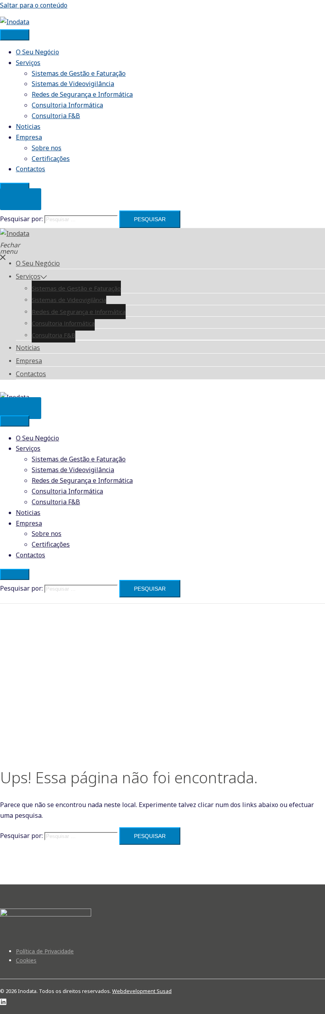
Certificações (51, 158)
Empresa (29, 137)
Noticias (28, 126)
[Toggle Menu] (14, 34)
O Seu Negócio (37, 52)
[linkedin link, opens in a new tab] (3, 1000)
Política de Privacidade (45, 951)
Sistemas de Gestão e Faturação (79, 73)
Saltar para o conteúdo (33, 5)
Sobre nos (46, 147)
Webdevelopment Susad (142, 991)
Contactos (30, 169)
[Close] (14, 574)
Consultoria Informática (67, 105)
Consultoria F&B (56, 115)
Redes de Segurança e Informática (82, 94)
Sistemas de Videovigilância (73, 83)
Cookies (26, 960)
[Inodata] (14, 21)
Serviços (28, 62)
